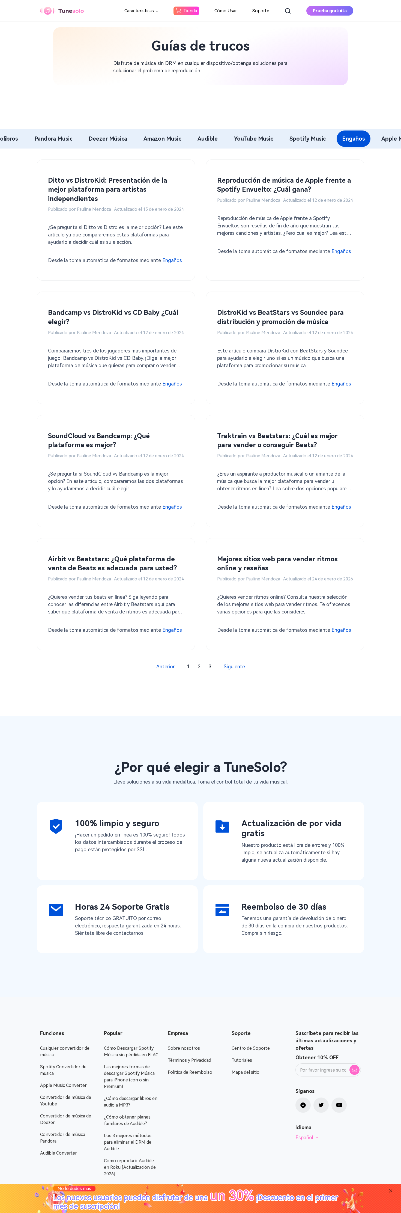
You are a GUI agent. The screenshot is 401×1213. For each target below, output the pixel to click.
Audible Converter (58, 1153)
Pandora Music (53, 138)
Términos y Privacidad (189, 1060)
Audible (207, 138)
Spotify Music (307, 138)
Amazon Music (162, 138)
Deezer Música (108, 138)
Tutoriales (242, 1060)
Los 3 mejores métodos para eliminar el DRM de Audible (127, 1142)
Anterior (165, 666)
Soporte (260, 10)
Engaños (353, 138)
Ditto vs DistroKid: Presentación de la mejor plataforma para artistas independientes (107, 190)
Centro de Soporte (251, 1048)
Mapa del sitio (245, 1072)
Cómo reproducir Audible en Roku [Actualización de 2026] (130, 1167)
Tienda (190, 10)
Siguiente (234, 666)
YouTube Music (253, 138)
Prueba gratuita (330, 10)
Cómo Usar (225, 10)
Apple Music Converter (63, 1085)
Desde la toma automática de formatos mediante (115, 260)
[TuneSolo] (62, 11)
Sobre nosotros (184, 1048)
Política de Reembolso (190, 1072)
